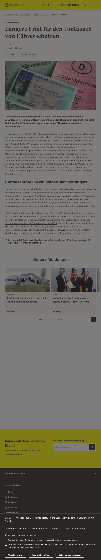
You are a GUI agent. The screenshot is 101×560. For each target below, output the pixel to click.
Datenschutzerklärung (74, 528)
